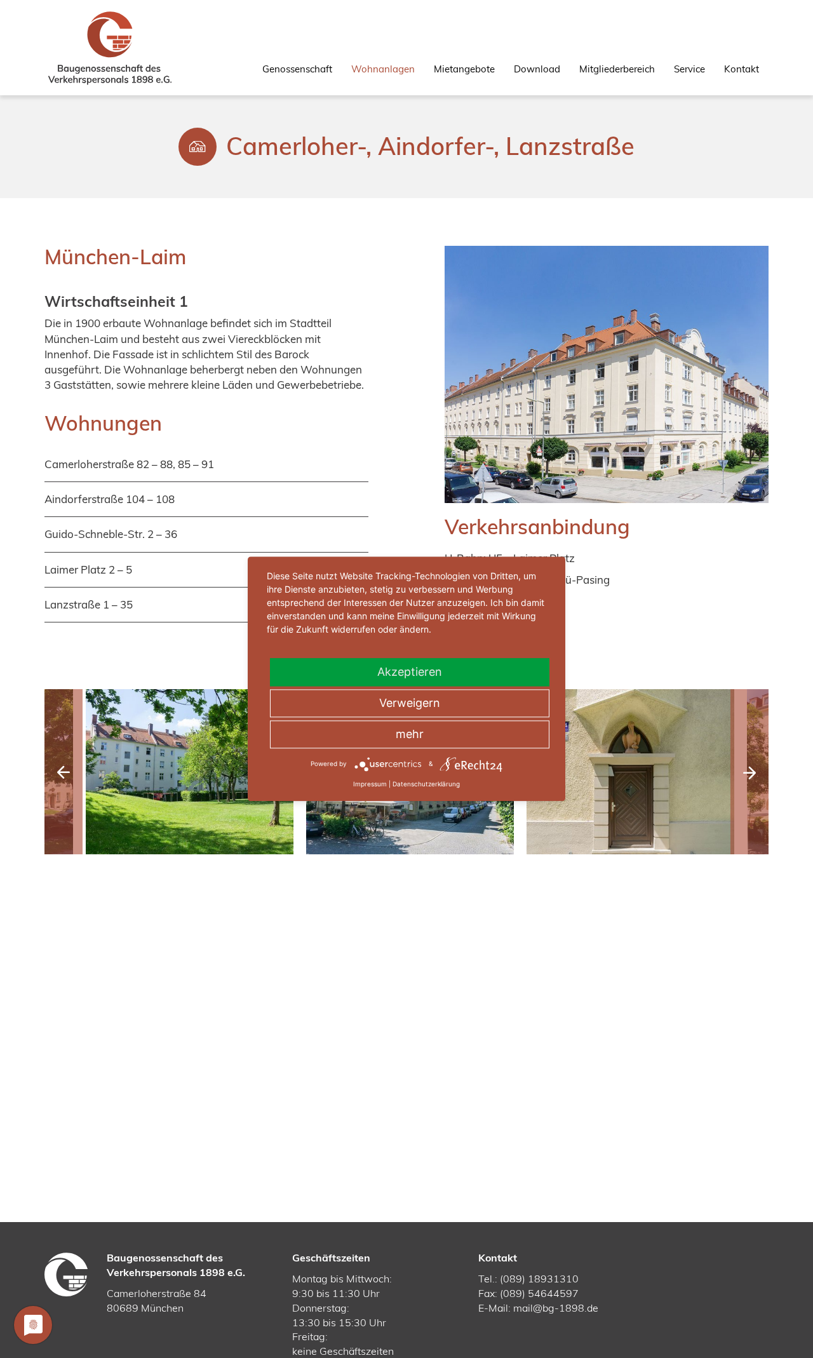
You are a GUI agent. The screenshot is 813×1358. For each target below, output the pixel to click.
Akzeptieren (409, 671)
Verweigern (409, 702)
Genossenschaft (297, 69)
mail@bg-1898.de (555, 1307)
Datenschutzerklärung (426, 784)
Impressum (370, 784)
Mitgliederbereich (617, 69)
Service (689, 69)
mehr (410, 734)
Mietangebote (464, 69)
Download (537, 69)
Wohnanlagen (383, 69)
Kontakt (741, 69)
